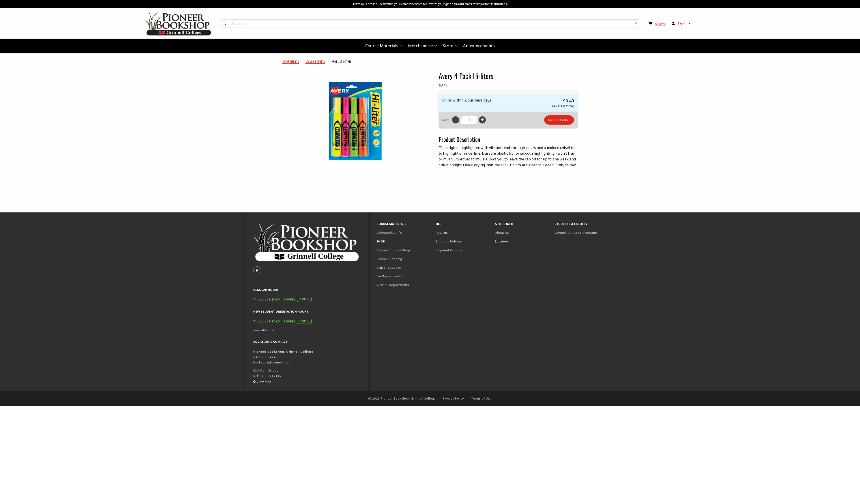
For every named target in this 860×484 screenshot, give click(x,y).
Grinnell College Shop (393, 250)
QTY (445, 120)
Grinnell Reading (389, 259)
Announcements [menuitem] (479, 45)
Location (501, 241)
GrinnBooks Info (404, 232)
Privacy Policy (453, 398)
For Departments (389, 276)
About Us (502, 233)
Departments (290, 61)
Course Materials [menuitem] (381, 45)
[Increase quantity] (482, 119)
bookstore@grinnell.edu (271, 362)
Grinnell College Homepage (582, 232)
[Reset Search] (636, 23)
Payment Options (449, 250)
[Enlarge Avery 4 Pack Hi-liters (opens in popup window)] (355, 121)
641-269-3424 (264, 357)
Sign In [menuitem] (682, 23)
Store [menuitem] (448, 45)
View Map (264, 382)
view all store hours (268, 330)
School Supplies (388, 268)
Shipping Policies (449, 241)
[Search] (224, 23)
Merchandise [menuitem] (420, 45)
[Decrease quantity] (455, 119)
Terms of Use (481, 398)
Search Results (315, 61)
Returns (442, 233)
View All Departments (392, 285)
